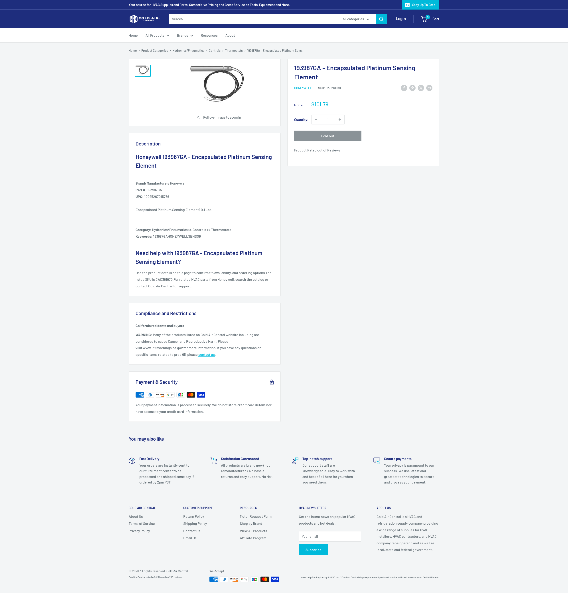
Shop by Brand (251, 523)
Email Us (190, 538)
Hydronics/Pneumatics (188, 50)
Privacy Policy (139, 531)
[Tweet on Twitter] (421, 87)
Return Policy (193, 516)
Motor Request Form (256, 516)
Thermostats (234, 50)
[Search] (381, 19)
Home (133, 35)
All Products (155, 35)
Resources (209, 35)
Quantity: (301, 119)
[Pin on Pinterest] (412, 87)
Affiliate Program (253, 538)
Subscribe (313, 549)
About (230, 35)
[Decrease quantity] (316, 119)
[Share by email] (429, 87)
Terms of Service (142, 523)
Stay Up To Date (423, 5)
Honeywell (303, 88)
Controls (215, 50)
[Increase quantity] (339, 119)
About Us (136, 516)
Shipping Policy (195, 523)
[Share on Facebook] (404, 87)
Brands (182, 35)
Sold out (327, 136)
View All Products (253, 531)
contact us (206, 354)
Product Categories (154, 50)
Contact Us (191, 531)
